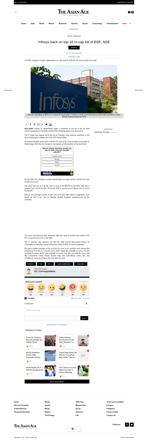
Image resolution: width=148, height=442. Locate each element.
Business (63, 23)
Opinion (74, 23)
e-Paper (119, 2)
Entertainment (112, 23)
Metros (51, 23)
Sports (85, 23)
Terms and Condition (115, 402)
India (33, 23)
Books (47, 402)
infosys (30, 264)
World (41, 23)
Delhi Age (80, 402)
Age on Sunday (127, 2)
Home (23, 23)
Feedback (111, 409)
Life (77, 415)
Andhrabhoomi (20, 409)
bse (49, 264)
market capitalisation (64, 264)
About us (79, 412)
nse (41, 264)
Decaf (78, 409)
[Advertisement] (56, 217)
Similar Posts (101, 132)
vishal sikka (81, 264)
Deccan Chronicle (21, 405)
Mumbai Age (81, 405)
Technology (97, 23)
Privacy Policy (112, 412)
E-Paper (110, 405)
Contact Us (111, 415)
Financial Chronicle (22, 412)
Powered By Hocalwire (127, 437)
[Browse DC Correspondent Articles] (29, 271)
